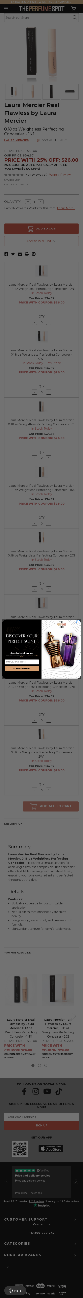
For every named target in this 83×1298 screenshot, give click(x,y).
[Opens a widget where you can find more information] (15, 1291)
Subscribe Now (21, 668)
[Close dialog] (78, 622)
